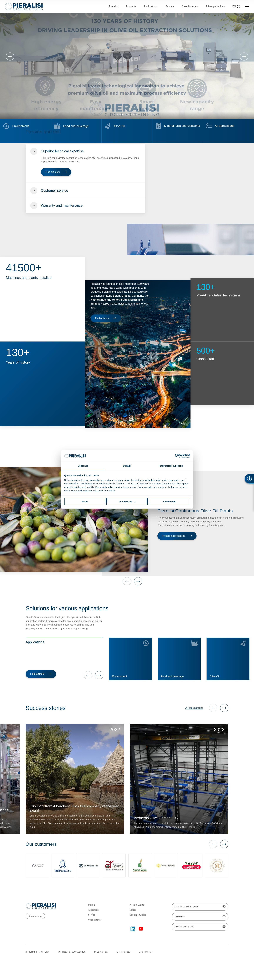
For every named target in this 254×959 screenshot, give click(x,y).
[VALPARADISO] (62, 865)
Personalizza (125, 501)
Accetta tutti (169, 501)
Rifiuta (84, 501)
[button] (117, 114)
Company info (146, 952)
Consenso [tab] (83, 465)
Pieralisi (91, 905)
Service (91, 915)
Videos (133, 910)
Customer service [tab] (54, 190)
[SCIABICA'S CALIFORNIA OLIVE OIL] (139, 865)
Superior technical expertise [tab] (62, 151)
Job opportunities (138, 915)
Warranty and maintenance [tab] (62, 205)
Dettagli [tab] (127, 465)
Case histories (94, 920)
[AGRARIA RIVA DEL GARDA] (114, 865)
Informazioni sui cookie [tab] (171, 465)
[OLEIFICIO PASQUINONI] (191, 865)
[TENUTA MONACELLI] (217, 865)
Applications (93, 910)
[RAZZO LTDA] (37, 865)
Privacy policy (101, 952)
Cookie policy (123, 952)
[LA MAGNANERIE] (88, 865)
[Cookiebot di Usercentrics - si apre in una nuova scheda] (177, 456)
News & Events (137, 905)
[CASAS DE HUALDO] (165, 865)
